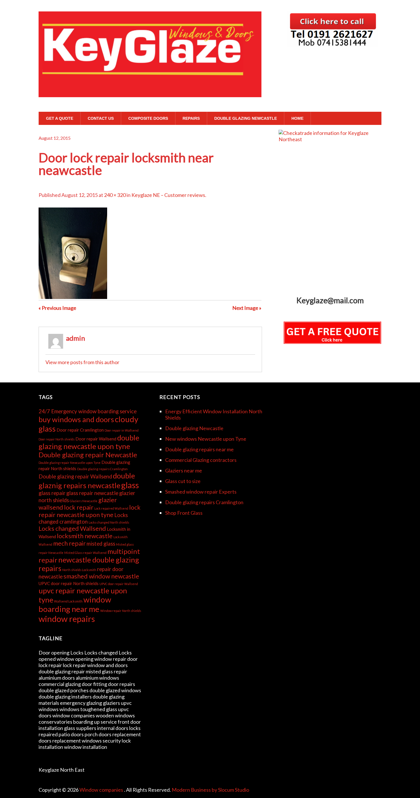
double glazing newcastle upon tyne (89, 441)
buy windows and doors (76, 419)
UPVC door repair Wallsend (118, 584)
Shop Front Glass (184, 513)
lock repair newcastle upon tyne (90, 511)
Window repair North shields (120, 611)
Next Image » (246, 308)
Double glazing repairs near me (199, 449)
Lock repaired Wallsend (111, 508)
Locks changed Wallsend (72, 528)
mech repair (69, 543)
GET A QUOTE (59, 118)
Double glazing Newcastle (245, 118)
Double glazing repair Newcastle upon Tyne (70, 462)
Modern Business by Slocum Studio (210, 790)
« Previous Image (57, 308)
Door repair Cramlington (80, 429)
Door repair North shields (57, 439)
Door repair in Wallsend (122, 430)
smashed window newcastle (101, 576)
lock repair (78, 507)
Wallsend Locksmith (68, 601)
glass (130, 485)
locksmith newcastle (85, 536)
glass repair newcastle (92, 493)
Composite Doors (148, 118)
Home (297, 118)
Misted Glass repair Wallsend (85, 552)
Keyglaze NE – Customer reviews (168, 195)
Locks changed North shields (109, 522)
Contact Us (101, 118)
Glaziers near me (183, 470)
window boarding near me (75, 604)
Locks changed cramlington (83, 518)
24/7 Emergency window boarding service (88, 411)
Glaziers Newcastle (83, 501)
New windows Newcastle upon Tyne (205, 439)
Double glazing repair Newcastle (88, 454)
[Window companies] (150, 86)
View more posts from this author (82, 362)
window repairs (67, 619)
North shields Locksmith (79, 570)
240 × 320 (115, 195)
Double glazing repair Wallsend (75, 476)
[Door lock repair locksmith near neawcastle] (73, 297)
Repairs (191, 118)
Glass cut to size (183, 481)
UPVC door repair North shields (69, 583)
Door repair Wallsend (95, 438)
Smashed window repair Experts (201, 491)
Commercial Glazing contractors (201, 460)
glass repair (52, 493)
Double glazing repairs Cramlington (102, 469)
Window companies (101, 790)
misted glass (101, 543)
